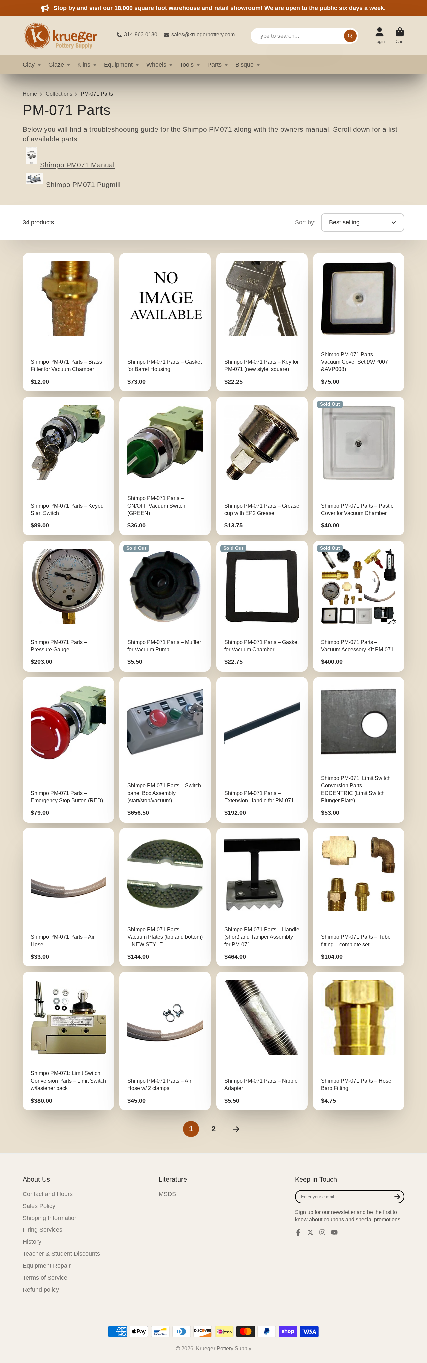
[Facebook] (298, 1232)
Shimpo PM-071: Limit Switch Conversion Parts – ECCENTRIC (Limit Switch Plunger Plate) (358, 750)
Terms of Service (45, 1277)
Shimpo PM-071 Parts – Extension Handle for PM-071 (262, 750)
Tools (187, 64)
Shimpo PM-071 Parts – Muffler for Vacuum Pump (165, 606)
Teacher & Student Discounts (61, 1253)
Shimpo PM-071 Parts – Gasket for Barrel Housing (165, 322)
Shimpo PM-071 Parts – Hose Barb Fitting (358, 1041)
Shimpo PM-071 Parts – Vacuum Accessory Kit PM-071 (358, 606)
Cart (399, 35)
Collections (59, 94)
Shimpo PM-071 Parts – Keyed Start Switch (68, 466)
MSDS (167, 1194)
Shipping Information (50, 1218)
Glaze (56, 64)
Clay (29, 64)
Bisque (244, 64)
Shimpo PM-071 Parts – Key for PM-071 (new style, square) (262, 322)
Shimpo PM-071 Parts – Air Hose (68, 897)
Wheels (156, 64)
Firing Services (42, 1229)
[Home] (64, 35)
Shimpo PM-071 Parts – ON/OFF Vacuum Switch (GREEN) (165, 466)
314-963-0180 (140, 34)
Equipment (118, 64)
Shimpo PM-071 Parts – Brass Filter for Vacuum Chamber (68, 322)
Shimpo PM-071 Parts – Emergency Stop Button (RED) (68, 750)
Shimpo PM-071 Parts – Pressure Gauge (68, 606)
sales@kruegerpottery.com (203, 34)
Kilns (83, 64)
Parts (214, 64)
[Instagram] (322, 1232)
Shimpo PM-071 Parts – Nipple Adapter (262, 1041)
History (32, 1241)
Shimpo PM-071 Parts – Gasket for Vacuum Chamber (262, 606)
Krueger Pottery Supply (223, 1348)
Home (30, 94)
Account (379, 35)
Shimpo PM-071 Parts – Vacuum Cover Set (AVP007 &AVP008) (358, 322)
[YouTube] (334, 1232)
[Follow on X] (310, 1232)
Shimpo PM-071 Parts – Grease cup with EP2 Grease (262, 466)
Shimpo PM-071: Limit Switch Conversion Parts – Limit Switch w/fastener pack (68, 1041)
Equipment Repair (47, 1265)
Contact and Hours (48, 1194)
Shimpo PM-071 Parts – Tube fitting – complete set (358, 897)
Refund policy (41, 1289)
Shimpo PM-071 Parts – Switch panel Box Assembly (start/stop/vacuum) (165, 750)
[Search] (350, 35)
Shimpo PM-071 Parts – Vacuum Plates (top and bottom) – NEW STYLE (165, 897)
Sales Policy (39, 1206)
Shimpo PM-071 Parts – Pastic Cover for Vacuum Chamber (358, 466)
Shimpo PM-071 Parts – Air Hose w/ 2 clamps (165, 1041)
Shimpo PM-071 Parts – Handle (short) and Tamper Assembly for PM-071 (262, 897)
